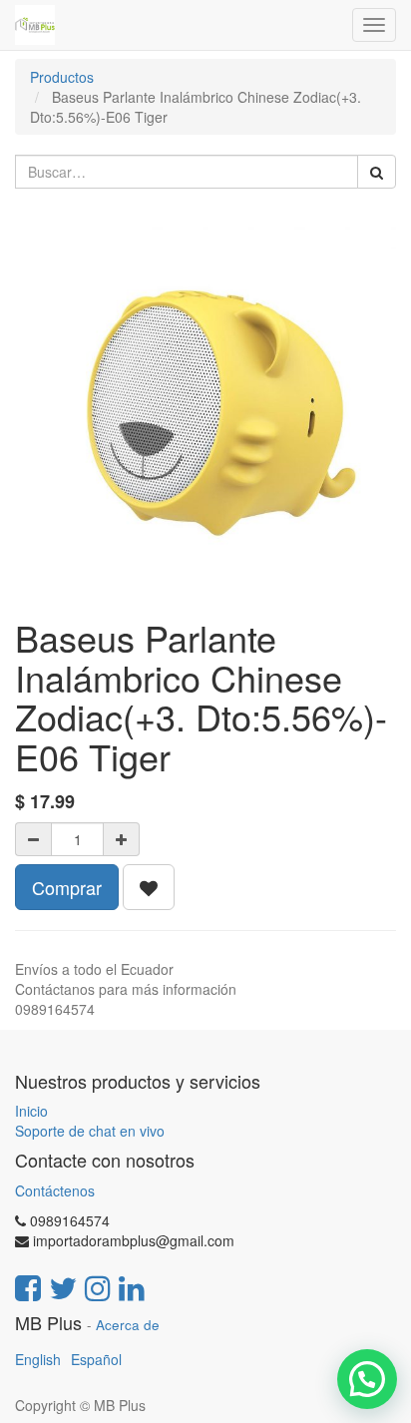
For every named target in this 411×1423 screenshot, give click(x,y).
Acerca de (128, 1324)
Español (96, 1359)
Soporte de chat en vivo (90, 1131)
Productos (62, 77)
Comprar (67, 887)
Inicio (31, 1111)
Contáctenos (55, 1190)
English (38, 1359)
